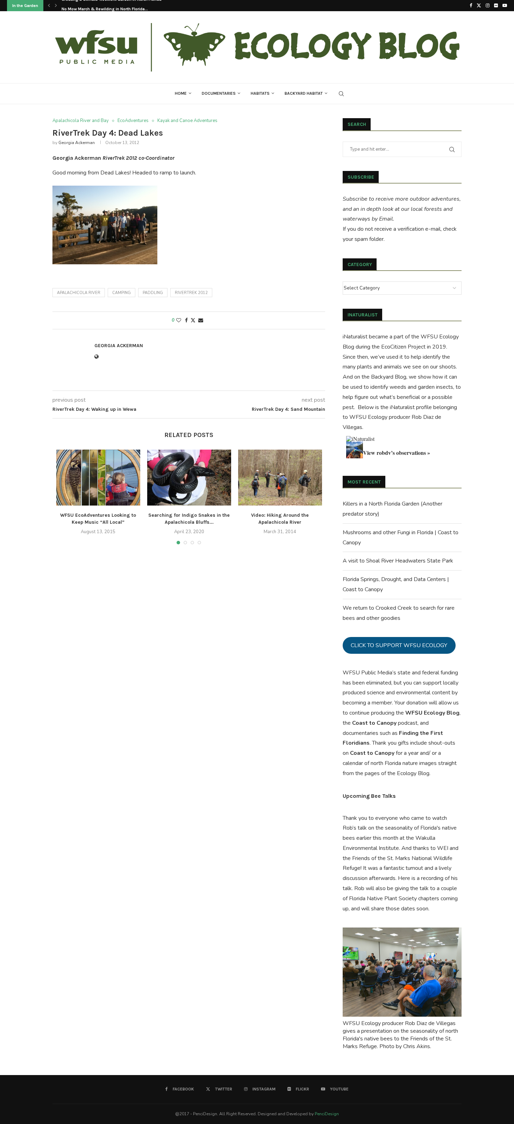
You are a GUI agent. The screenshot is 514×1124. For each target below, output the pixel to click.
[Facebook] (471, 5)
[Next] (56, 5)
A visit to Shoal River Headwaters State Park (398, 561)
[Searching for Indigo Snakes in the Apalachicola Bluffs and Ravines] (189, 478)
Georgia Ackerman (76, 142)
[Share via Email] (200, 320)
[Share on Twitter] (193, 320)
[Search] (341, 94)
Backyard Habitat (304, 93)
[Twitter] (479, 5)
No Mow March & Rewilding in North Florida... (105, 5)
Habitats (260, 93)
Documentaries (219, 93)
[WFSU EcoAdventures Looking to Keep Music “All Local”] (98, 478)
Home (181, 93)
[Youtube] (504, 5)
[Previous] (49, 5)
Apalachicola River (78, 292)
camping (121, 292)
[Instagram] (488, 5)
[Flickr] (496, 5)
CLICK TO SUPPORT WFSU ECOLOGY (399, 645)
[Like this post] (178, 320)
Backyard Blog (388, 377)
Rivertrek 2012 (191, 292)
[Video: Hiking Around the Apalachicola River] (280, 478)
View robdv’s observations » (396, 453)
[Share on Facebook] (186, 320)
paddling (153, 292)
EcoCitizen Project (403, 347)
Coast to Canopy (374, 723)
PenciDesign (327, 1114)
